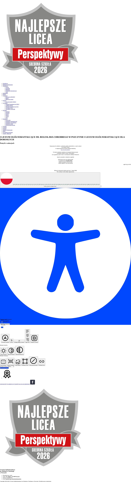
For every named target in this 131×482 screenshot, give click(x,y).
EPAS (4, 131)
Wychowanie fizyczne (10, 125)
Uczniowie (5, 95)
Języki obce (8, 120)
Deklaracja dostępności (8, 84)
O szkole (5, 127)
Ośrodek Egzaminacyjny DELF (12, 104)
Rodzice (4, 100)
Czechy (7, 116)
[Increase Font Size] (2, 322)
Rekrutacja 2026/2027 (10, 97)
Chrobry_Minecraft (7, 133)
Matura (7, 98)
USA (6, 117)
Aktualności (5, 86)
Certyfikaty (5, 103)
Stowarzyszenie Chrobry (10, 101)
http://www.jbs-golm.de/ (65, 149)
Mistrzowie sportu (9, 99)
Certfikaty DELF (9, 105)
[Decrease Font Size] (2, 327)
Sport (6, 92)
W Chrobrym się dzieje (8, 132)
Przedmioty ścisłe (9, 123)
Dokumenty (5, 93)
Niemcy (7, 115)
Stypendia (7, 88)
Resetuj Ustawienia (4, 367)
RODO (4, 94)
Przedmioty (5, 119)
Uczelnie (5, 126)
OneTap (9, 321)
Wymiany (5, 110)
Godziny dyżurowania (7, 130)
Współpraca (5, 83)
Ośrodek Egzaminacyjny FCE (11, 106)
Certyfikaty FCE (9, 108)
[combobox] (50, 180)
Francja (7, 114)
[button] (101, 186)
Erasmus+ (7, 111)
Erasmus (4, 128)
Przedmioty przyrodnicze (10, 122)
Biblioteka (7, 89)
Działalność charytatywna (11, 90)
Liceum (7, 87)
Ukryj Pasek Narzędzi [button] (5, 324)
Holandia (7, 112)
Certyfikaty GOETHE (10, 109)
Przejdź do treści (3, 366)
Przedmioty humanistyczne (11, 121)
